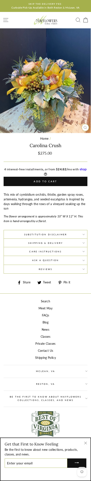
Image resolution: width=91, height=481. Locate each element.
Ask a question (45, 260)
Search (45, 301)
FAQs (45, 315)
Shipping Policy (45, 357)
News (45, 329)
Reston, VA (45, 384)
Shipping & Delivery (45, 243)
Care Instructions (45, 251)
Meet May (45, 308)
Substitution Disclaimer (45, 234)
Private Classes (45, 343)
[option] (45, 6)
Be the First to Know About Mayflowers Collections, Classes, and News (45, 398)
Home (44, 138)
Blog (45, 322)
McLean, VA (45, 371)
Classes (45, 336)
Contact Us (45, 350)
